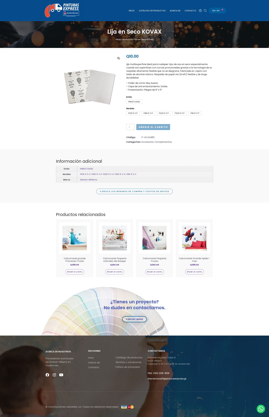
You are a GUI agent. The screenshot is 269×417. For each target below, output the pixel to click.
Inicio (132, 10)
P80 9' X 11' (131, 174)
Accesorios (147, 142)
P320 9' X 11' (120, 174)
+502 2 (156, 373)
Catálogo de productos (152, 10)
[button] (118, 58)
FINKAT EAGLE (86, 168)
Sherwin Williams (88, 179)
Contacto (190, 10)
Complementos (163, 142)
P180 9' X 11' (96, 174)
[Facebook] (47, 375)
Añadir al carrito (153, 127)
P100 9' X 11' (85, 174)
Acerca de (175, 10)
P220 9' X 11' (108, 174)
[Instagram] (54, 375)
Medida (130, 108)
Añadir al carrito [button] (74, 271)
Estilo (129, 97)
